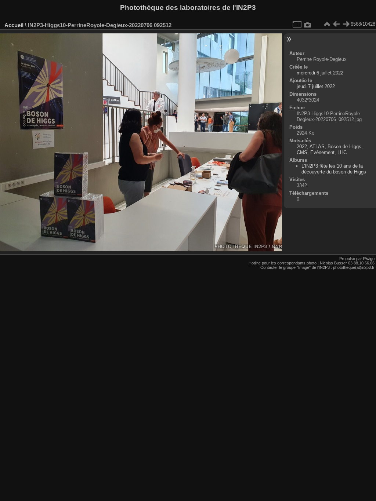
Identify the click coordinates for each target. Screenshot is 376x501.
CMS (302, 152)
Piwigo (369, 258)
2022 (302, 146)
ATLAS (317, 146)
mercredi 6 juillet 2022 (320, 73)
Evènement (322, 152)
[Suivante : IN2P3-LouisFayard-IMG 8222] (346, 24)
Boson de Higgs (344, 146)
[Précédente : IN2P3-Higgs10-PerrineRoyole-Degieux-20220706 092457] (336, 24)
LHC (342, 152)
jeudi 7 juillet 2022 (316, 86)
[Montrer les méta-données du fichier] (307, 24)
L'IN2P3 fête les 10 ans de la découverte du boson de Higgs (333, 169)
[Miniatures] (327, 24)
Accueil (14, 25)
